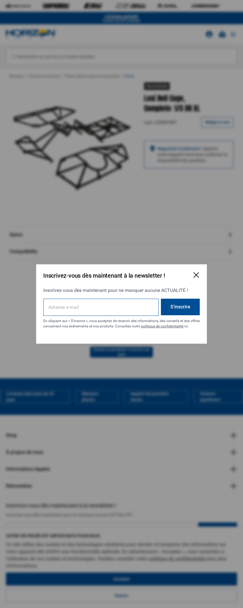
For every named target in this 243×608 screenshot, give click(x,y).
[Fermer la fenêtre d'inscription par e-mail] (196, 275)
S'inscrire (180, 307)
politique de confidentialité (162, 326)
